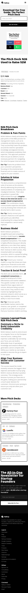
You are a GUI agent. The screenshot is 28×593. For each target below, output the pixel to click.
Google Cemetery (6, 541)
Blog (2, 534)
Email (2, 589)
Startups (3, 557)
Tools (3, 545)
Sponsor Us (4, 567)
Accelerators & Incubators (8, 559)
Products (3, 548)
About (3, 574)
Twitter (25, 100)
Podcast (3, 536)
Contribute (4, 572)
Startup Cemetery (6, 539)
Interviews (4, 532)
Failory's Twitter (6, 584)
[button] (25, 2)
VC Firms (3, 561)
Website (6, 100)
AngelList (19, 100)
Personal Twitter (6, 587)
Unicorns (4, 552)
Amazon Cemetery (6, 543)
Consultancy (4, 569)
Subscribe (4, 576)
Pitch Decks (4, 72)
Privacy (3, 578)
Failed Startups (5, 554)
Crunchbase (13, 100)
